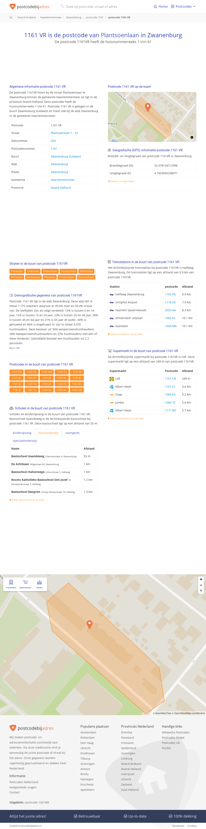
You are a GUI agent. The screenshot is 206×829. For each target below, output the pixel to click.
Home (163, 6)
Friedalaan (17, 271)
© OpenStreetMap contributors (188, 713)
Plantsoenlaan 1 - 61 (64, 133)
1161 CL (170, 386)
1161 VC (76, 384)
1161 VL (61, 378)
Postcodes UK (171, 743)
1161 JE (77, 378)
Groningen (87, 764)
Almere (85, 769)
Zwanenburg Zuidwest (66, 156)
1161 (54, 148)
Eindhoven (87, 753)
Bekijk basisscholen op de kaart (27, 499)
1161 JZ (16, 384)
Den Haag (87, 743)
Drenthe (126, 732)
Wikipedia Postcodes (176, 732)
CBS (18, 347)
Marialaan (17, 277)
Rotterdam (87, 737)
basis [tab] (48, 433)
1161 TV (61, 384)
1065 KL (170, 318)
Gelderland (128, 748)
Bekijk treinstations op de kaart (125, 334)
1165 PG (170, 294)
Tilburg (85, 758)
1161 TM (17, 372)
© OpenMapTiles (162, 713)
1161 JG (16, 378)
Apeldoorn (87, 790)
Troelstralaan (66, 277)
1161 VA (61, 390)
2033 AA (170, 310)
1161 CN (170, 378)
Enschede (87, 784)
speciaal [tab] (25, 441)
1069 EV (170, 394)
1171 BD (170, 410)
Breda (84, 774)
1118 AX (170, 302)
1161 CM (77, 390)
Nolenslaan (86, 271)
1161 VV (46, 390)
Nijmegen (87, 779)
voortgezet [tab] (72, 433)
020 (53, 141)
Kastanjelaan (68, 271)
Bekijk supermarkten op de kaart (126, 418)
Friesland (127, 743)
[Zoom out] (201, 585)
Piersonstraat (86, 277)
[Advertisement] (103, 62)
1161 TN (31, 384)
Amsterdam (88, 732)
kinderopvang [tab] (22, 433)
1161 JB (46, 378)
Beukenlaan (33, 277)
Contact (14, 792)
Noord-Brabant (131, 764)
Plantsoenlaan (120, 35)
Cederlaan (33, 271)
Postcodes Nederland (23, 782)
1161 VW (47, 372)
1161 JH (46, 384)
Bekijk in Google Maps (122, 181)
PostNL (166, 748)
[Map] (152, 117)
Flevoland (127, 737)
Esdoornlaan (50, 271)
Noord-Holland (61, 187)
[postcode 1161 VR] (32, 7)
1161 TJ (62, 372)
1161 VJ (77, 372)
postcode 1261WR (37, 802)
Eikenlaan (49, 277)
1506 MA (171, 326)
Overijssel (127, 774)
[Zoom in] (201, 579)
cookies (192, 826)
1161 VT (31, 378)
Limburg (126, 758)
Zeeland (126, 784)
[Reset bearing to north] (201, 591)
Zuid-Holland (130, 790)
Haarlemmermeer (63, 180)
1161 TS (31, 390)
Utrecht (85, 748)
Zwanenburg (59, 164)
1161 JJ (16, 390)
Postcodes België (173, 737)
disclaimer (178, 826)
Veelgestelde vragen (23, 787)
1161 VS (31, 372)
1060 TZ (170, 402)
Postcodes (184, 6)
